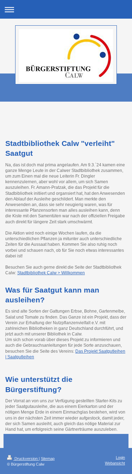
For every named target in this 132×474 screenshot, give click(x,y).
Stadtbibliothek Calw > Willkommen (51, 272)
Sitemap (48, 458)
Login (120, 457)
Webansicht (115, 463)
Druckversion (26, 458)
